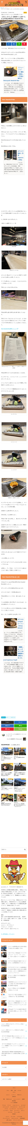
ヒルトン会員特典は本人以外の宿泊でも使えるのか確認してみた (17, 947)
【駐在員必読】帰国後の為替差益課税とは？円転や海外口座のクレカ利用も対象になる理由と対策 (13, 1053)
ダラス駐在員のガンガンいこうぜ (15, 1122)
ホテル (14, 1092)
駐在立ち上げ (9, 1099)
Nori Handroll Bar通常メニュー (9, 328)
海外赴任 (14, 1096)
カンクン (7, 1116)
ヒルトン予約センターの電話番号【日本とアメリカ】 (16, 989)
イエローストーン (16, 1105)
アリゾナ (9, 1105)
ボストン (23, 1110)
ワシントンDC (17, 1112)
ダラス (4, 717)
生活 (15, 1090)
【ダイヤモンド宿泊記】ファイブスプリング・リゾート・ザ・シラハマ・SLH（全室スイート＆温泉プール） (17, 955)
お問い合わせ (8, 1120)
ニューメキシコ (20, 1108)
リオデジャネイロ (14, 1118)
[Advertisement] (14, 696)
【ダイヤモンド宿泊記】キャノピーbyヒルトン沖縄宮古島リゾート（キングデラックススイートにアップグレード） (17, 1003)
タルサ (11, 1110)
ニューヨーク (5, 1110)
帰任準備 (14, 1100)
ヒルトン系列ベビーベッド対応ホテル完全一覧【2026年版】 (13, 1030)
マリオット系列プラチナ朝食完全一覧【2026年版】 (17, 976)
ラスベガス (10, 1112)
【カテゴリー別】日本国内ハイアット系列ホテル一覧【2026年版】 (17, 995)
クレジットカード (16, 1099)
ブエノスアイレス (6, 1118)
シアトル (6, 1108)
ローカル (19, 1090)
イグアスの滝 (19, 1116)
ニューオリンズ (13, 1108)
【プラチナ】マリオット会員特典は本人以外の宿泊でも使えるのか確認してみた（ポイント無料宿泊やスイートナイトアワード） (17, 970)
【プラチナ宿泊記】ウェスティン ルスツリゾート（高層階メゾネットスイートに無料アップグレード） (13, 1045)
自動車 (23, 1099)
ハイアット (13, 1094)
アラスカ (4, 1105)
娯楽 (12, 1090)
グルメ (9, 717)
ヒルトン (8, 1094)
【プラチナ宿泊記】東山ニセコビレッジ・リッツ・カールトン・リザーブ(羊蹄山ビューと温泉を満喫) (13, 1037)
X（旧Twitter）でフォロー (8, 934)
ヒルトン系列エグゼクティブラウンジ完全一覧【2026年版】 (13, 1024)
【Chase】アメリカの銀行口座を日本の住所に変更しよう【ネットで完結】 (17, 1011)
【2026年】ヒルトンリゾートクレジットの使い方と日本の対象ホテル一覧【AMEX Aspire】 (17, 983)
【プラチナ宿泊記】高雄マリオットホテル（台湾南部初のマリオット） (17, 961)
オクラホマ (23, 1105)
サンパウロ (13, 1116)
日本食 (13, 717)
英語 (4, 1099)
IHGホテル (19, 1094)
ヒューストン (16, 1110)
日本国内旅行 (22, 1118)
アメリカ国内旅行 (14, 1102)
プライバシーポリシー (17, 1120)
